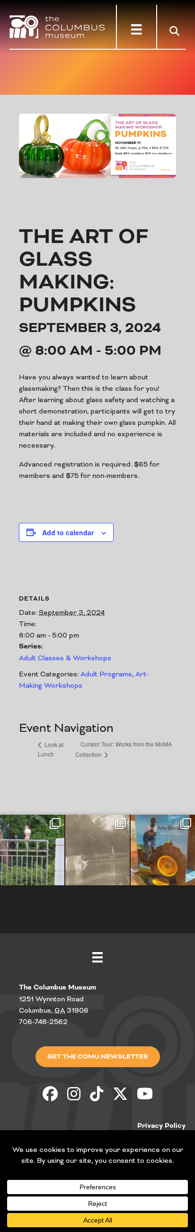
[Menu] (136, 29)
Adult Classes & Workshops (65, 658)
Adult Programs (106, 674)
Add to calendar (68, 532)
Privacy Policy (161, 1126)
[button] (176, 31)
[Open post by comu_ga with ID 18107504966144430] (32, 849)
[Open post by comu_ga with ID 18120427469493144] (97, 849)
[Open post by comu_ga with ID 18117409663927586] (163, 849)
